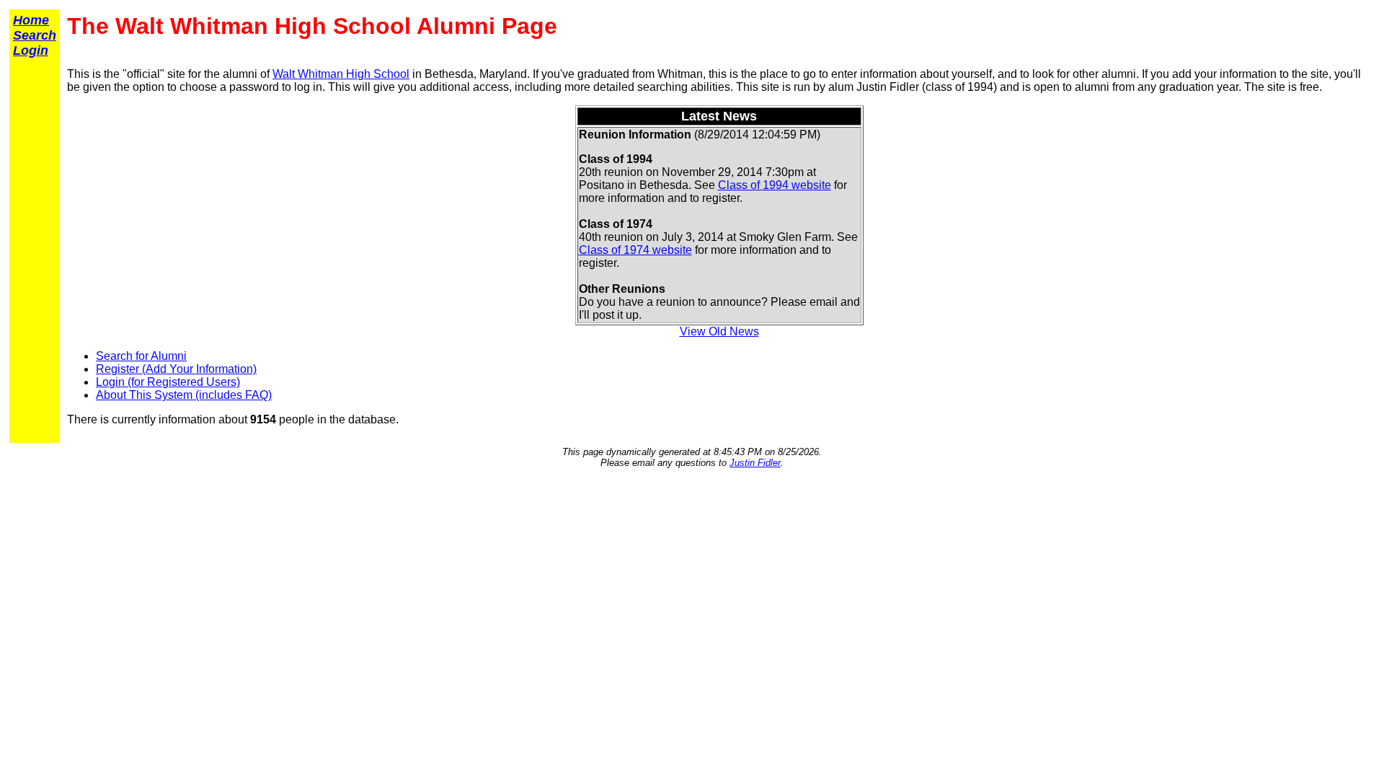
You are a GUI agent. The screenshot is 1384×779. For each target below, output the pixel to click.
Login (30, 50)
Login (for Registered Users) (168, 382)
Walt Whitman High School (340, 74)
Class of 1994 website (774, 185)
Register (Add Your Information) (176, 369)
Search (34, 35)
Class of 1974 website (635, 250)
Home (31, 20)
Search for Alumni (141, 356)
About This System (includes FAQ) (184, 395)
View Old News (719, 331)
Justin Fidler (755, 462)
